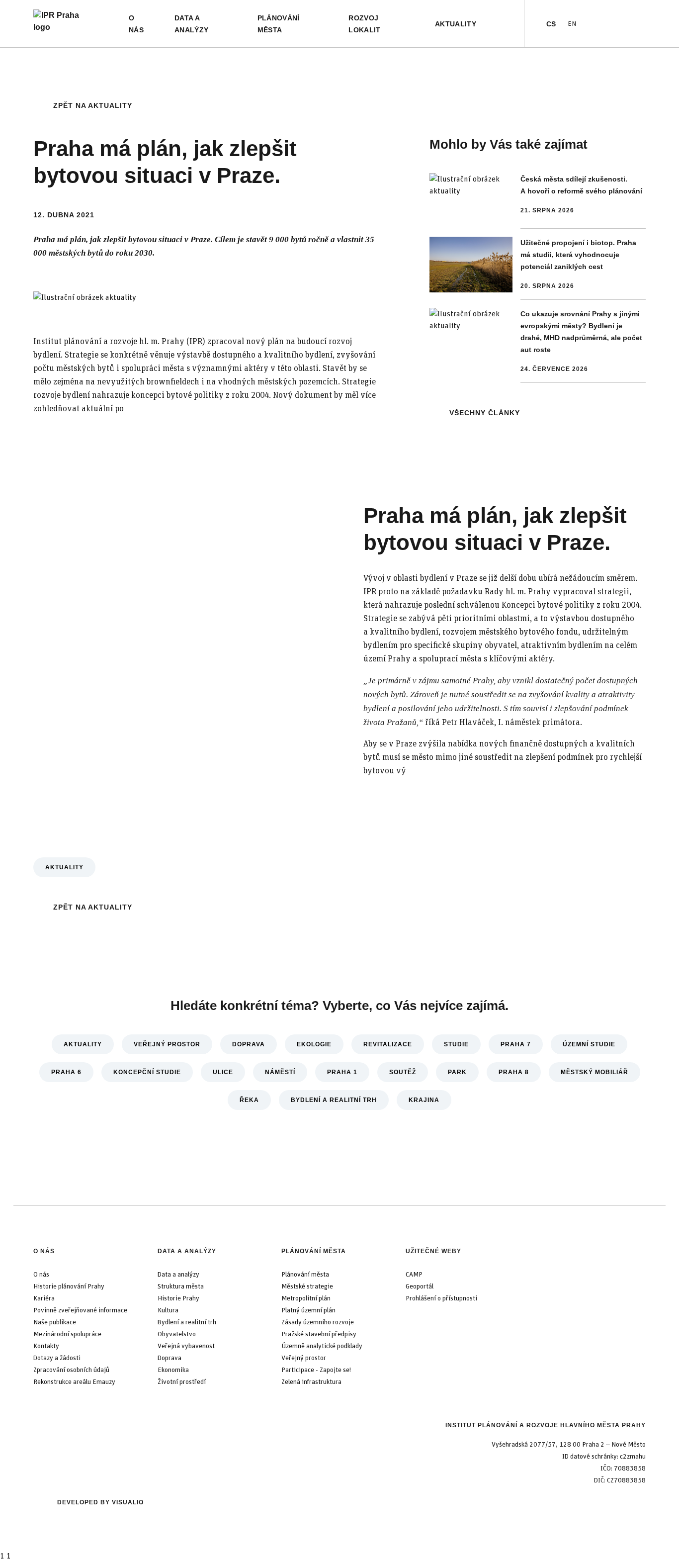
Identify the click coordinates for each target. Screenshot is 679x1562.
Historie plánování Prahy (68, 1286)
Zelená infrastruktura (311, 1381)
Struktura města (181, 1286)
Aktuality (64, 867)
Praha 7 (516, 1044)
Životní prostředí (182, 1381)
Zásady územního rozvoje (317, 1322)
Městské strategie (307, 1286)
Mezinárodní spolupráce (67, 1334)
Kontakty (46, 1346)
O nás (44, 1251)
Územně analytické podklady (321, 1346)
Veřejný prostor (167, 1044)
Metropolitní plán (306, 1298)
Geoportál (419, 1286)
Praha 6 (66, 1072)
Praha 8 (514, 1072)
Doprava (248, 1044)
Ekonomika (173, 1370)
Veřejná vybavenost (186, 1346)
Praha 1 (342, 1072)
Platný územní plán (308, 1310)
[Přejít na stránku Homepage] (65, 23)
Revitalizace (387, 1044)
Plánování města (313, 1251)
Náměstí (280, 1072)
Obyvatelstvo (177, 1334)
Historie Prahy (178, 1298)
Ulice (223, 1072)
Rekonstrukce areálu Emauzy (74, 1381)
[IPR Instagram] (638, 24)
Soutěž (402, 1072)
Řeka (249, 1100)
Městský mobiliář (594, 1072)
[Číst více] (537, 201)
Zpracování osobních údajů (71, 1370)
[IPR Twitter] (622, 24)
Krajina (424, 1100)
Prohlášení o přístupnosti (441, 1298)
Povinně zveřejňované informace (80, 1310)
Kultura (168, 1310)
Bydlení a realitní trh (334, 1100)
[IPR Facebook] (606, 24)
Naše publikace (54, 1322)
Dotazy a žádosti (57, 1358)
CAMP (414, 1274)
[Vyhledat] (506, 24)
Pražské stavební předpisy (318, 1334)
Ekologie (314, 1044)
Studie (456, 1044)
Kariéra (44, 1298)
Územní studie (589, 1044)
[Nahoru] (10, 1552)
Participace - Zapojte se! (316, 1370)
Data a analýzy (187, 1251)
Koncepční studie (147, 1072)
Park (457, 1072)
